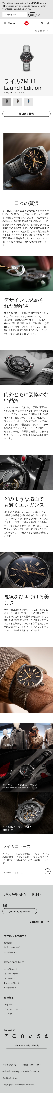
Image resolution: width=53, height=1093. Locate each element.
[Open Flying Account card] (48, 23)
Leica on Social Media (26, 1045)
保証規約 (6, 1071)
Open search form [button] (42, 23)
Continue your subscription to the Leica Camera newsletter (48, 871)
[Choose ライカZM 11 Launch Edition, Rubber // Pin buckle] (6, 102)
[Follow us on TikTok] (30, 1036)
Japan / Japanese (20, 911)
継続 (32, 14)
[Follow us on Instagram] (6, 1036)
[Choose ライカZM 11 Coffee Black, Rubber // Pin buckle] (17, 102)
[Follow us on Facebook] (22, 1036)
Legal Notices (36, 1064)
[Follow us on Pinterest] (46, 1036)
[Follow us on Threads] (38, 1036)
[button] (48, 921)
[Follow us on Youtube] (14, 1036)
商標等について (9, 1064)
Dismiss (39, 14)
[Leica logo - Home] (26, 23)
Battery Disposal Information (25, 1071)
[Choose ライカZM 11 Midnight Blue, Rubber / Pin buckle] (28, 102)
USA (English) (10, 14)
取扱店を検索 (26, 113)
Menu (11, 23)
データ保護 (23, 1064)
